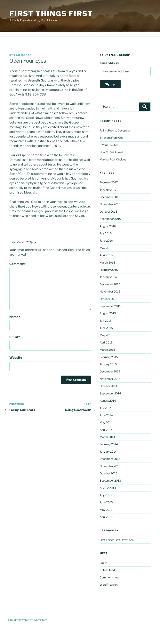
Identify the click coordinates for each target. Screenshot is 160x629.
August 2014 (108, 400)
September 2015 (110, 306)
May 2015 (106, 335)
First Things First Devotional (117, 539)
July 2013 (106, 495)
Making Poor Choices (113, 159)
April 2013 (106, 517)
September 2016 (110, 218)
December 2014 (110, 371)
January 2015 (108, 364)
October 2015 (108, 298)
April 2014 (106, 429)
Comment (18, 264)
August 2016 (108, 226)
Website (15, 357)
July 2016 (106, 233)
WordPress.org (109, 584)
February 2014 (109, 444)
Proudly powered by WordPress (27, 619)
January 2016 (108, 277)
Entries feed (107, 570)
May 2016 (106, 248)
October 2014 (108, 386)
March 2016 (107, 262)
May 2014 (106, 422)
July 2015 (106, 320)
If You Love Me (109, 145)
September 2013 (110, 480)
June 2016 (106, 240)
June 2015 (106, 327)
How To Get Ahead (111, 152)
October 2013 (108, 473)
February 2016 (109, 269)
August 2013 (108, 488)
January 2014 (108, 451)
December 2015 (110, 284)
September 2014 (110, 393)
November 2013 (110, 466)
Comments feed (110, 577)
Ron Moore (22, 55)
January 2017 (108, 189)
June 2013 (106, 502)
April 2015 (106, 342)
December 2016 (110, 197)
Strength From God (111, 137)
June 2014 (106, 415)
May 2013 (106, 509)
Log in (103, 562)
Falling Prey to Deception (115, 130)
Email (14, 337)
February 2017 (109, 182)
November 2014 (110, 378)
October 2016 (108, 211)
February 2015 (109, 357)
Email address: (109, 63)
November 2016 (110, 204)
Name (14, 317)
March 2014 (107, 437)
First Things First (51, 13)
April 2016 (106, 255)
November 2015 (110, 291)
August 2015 (108, 313)
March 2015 (107, 349)
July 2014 (106, 407)
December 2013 (110, 458)
